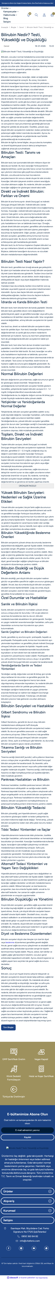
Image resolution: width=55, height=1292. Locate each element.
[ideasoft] (12, 1277)
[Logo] (24, 15)
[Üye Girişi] (44, 15)
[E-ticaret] (27, 1277)
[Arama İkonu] (36, 15)
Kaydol (27, 1137)
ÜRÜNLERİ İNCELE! (27, 486)
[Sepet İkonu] (52, 15)
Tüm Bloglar (8, 1027)
